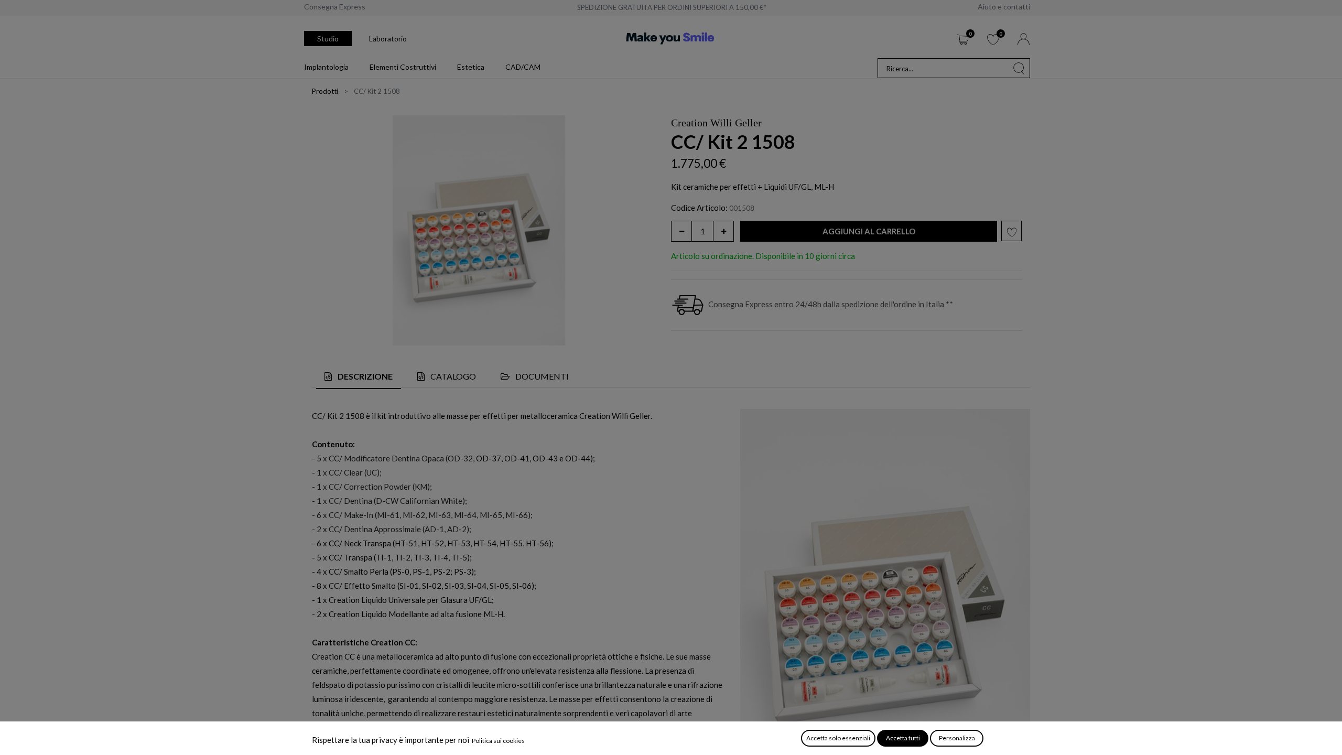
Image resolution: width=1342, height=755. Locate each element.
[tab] (358, 377)
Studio (328, 38)
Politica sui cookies (498, 741)
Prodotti (325, 91)
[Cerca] (1019, 68)
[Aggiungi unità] (723, 231)
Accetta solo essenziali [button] (838, 738)
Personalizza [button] (957, 738)
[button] (869, 231)
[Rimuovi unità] (681, 231)
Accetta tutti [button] (903, 738)
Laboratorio (388, 38)
